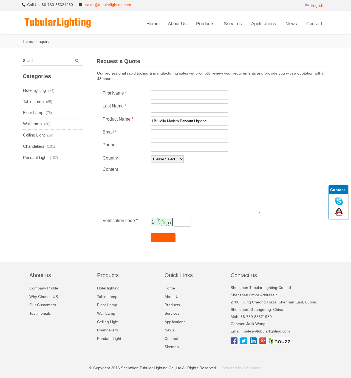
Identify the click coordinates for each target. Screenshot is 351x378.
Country (110, 158)
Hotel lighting (34, 90)
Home (152, 23)
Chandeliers (33, 146)
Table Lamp (33, 101)
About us (40, 275)
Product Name (118, 119)
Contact (314, 23)
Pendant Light (35, 157)
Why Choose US (43, 296)
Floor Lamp (33, 112)
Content (110, 169)
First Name (115, 93)
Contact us (244, 275)
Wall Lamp (32, 123)
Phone (109, 145)
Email (110, 132)
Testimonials (40, 313)
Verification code (120, 220)
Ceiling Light (34, 135)
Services (233, 23)
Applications (263, 23)
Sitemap (172, 347)
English (317, 5)
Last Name (114, 106)
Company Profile (43, 288)
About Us (177, 23)
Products (205, 23)
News (291, 23)
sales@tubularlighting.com (108, 4)
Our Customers (42, 305)
